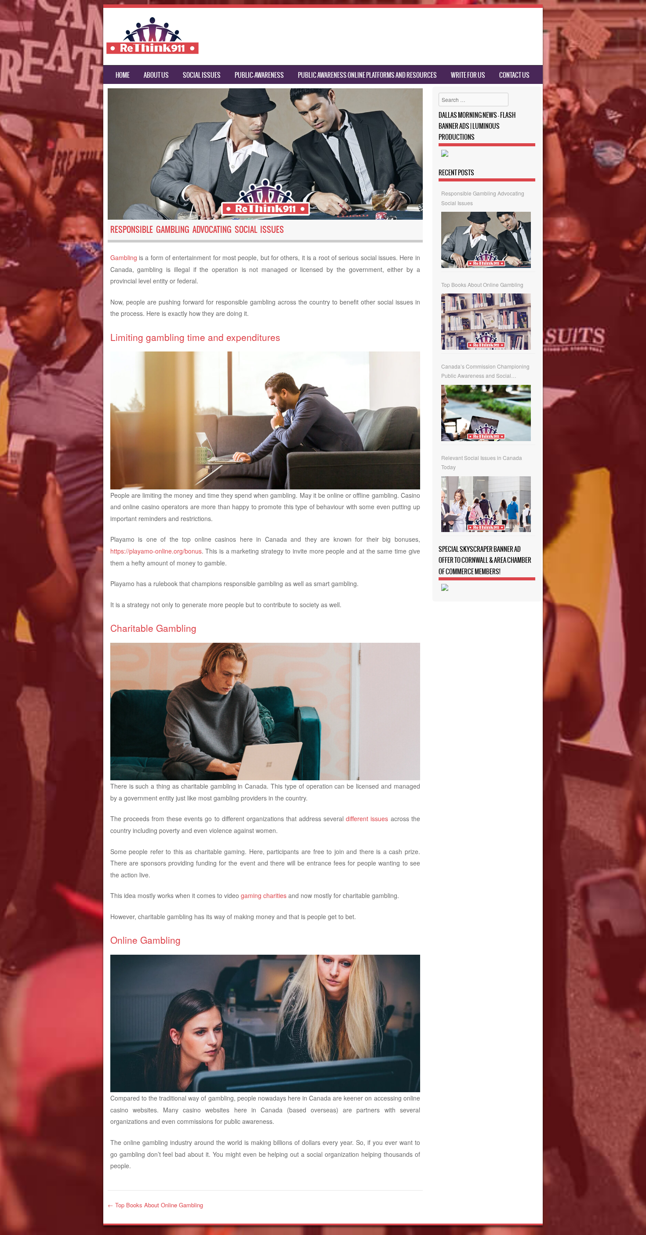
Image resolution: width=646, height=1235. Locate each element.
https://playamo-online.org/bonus (156, 551)
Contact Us (514, 75)
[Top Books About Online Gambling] (486, 321)
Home (123, 75)
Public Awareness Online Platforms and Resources (367, 75)
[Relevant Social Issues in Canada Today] (486, 504)
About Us (156, 75)
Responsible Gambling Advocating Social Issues (482, 197)
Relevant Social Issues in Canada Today (481, 462)
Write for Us (468, 75)
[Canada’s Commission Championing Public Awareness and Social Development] (486, 413)
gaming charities (264, 895)
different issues (367, 818)
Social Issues (202, 75)
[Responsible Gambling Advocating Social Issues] (486, 240)
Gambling (123, 257)
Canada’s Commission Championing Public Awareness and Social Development (485, 371)
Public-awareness (259, 75)
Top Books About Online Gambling (155, 1205)
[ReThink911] (152, 51)
